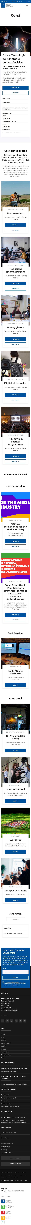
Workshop (4, 1149)
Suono (4, 124)
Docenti (3, 1040)
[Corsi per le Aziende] (15, 873)
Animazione (6, 129)
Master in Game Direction (13, 933)
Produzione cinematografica (9, 1098)
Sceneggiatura (7, 113)
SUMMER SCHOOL (15, 785)
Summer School (5, 1146)
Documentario (5, 1095)
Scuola (3, 1034)
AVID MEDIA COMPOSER (8, 1133)
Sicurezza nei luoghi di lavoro (9, 1071)
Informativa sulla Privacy (13, 982)
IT (26, 1)
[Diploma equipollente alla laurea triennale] (15, 41)
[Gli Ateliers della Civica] (15, 719)
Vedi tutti (15, 919)
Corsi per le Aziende (6, 1152)
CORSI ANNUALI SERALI (15, 209)
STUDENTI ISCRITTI (15, 1163)
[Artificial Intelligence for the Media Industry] (15, 507)
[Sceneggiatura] (15, 310)
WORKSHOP (15, 836)
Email (4, 968)
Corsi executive (15, 486)
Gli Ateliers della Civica (7, 1144)
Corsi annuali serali (15, 150)
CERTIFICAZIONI (15, 667)
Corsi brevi (15, 698)
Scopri (15, 685)
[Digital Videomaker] (15, 366)
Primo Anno (6, 102)
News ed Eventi (5, 1043)
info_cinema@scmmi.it (11, 1009)
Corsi (2, 1037)
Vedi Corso (15, 87)
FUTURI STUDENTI (15, 1158)
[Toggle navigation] (27, 5)
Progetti (3, 1049)
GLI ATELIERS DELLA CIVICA (15, 732)
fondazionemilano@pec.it (11, 1010)
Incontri (3, 1046)
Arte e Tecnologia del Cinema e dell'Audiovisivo (14, 1084)
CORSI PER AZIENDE (15, 887)
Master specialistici (15, 474)
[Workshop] (15, 823)
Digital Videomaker (6, 1104)
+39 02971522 (7, 1007)
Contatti (3, 1058)
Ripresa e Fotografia (9, 121)
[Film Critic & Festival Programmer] (15, 422)
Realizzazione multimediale (11, 132)
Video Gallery (4, 1052)
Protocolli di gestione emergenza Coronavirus (14, 1068)
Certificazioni (15, 633)
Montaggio (6, 126)
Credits (25, 1180)
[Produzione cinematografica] (15, 252)
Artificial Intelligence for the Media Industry (13, 1117)
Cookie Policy (18, 1180)
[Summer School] (15, 772)
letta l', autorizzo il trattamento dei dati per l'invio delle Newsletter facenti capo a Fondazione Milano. (15, 983)
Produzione (6, 118)
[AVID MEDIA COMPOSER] (15, 653)
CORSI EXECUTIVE (15, 520)
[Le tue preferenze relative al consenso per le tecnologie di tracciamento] (2, 1222)
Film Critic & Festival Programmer (10, 1106)
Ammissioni (15, 93)
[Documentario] (15, 196)
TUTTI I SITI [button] (3, 1)
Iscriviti (15, 977)
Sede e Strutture (6, 1055)
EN (29, 1)
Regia (4, 115)
